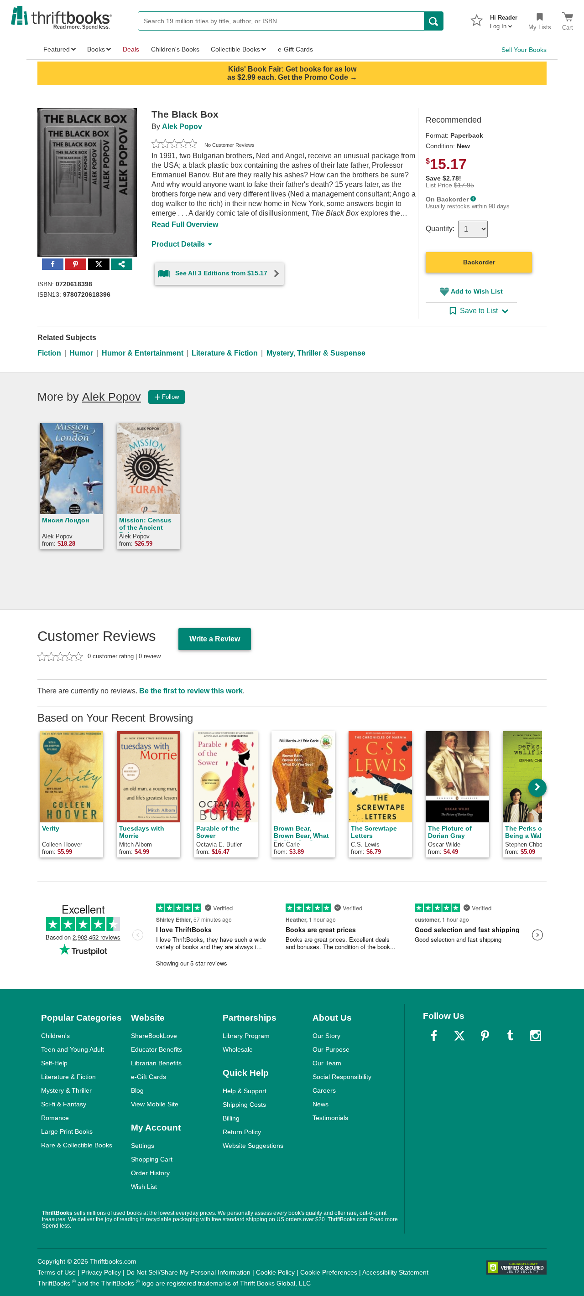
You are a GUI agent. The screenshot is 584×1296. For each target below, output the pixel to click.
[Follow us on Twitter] (459, 1036)
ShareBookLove (154, 1035)
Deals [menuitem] (131, 49)
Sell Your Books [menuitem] (524, 49)
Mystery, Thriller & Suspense (315, 353)
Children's (55, 1035)
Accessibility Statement (395, 1272)
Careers (324, 1090)
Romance (55, 1117)
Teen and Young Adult (72, 1049)
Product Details (178, 244)
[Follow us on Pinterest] (485, 1036)
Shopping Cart (151, 1159)
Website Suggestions (253, 1145)
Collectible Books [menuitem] (235, 49)
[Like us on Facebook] (434, 1036)
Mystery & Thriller (66, 1090)
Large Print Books (67, 1131)
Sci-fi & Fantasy (63, 1104)
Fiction (49, 353)
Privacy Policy (101, 1272)
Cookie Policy (275, 1272)
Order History (150, 1173)
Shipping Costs (244, 1104)
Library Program (246, 1035)
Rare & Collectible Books (76, 1145)
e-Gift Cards (148, 1076)
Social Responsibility (342, 1076)
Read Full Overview (184, 224)
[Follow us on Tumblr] (510, 1036)
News (320, 1104)
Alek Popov (182, 126)
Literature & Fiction (225, 353)
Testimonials (330, 1117)
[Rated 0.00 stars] (174, 145)
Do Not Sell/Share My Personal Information (188, 1272)
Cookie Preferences (328, 1272)
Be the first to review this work (191, 691)
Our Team (327, 1063)
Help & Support (244, 1091)
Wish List (144, 1186)
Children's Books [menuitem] (175, 49)
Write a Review (214, 639)
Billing (231, 1118)
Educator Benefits (156, 1049)
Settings (142, 1145)
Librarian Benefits (156, 1063)
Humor (81, 353)
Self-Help (54, 1063)
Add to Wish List (477, 291)
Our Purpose (331, 1049)
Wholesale (238, 1049)
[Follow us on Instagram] (536, 1036)
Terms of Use (56, 1272)
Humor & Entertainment (142, 353)
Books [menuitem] (96, 49)
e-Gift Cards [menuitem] (295, 49)
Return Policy (242, 1132)
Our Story (326, 1035)
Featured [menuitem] (56, 49)
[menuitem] (503, 19)
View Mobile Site (154, 1104)
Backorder (479, 262)
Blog (137, 1090)
